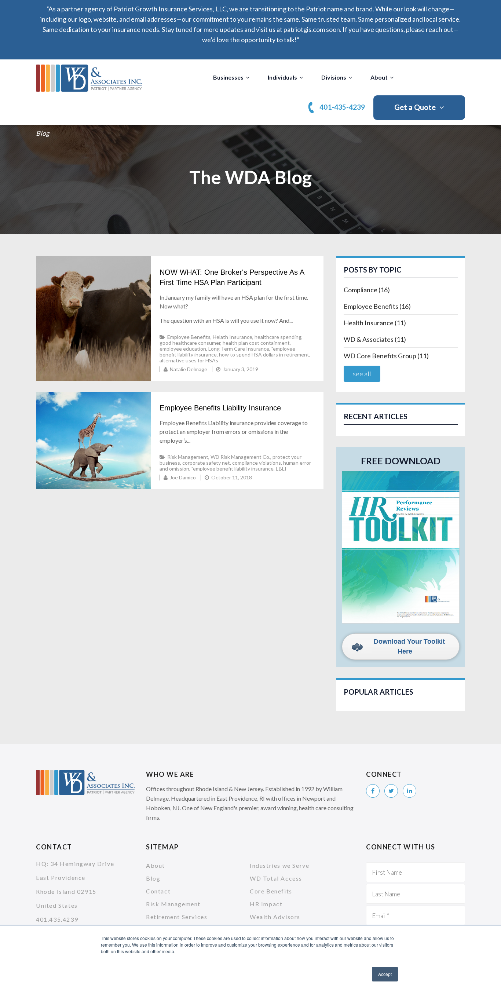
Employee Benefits (189, 337)
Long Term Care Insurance (238, 348)
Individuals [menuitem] (282, 77)
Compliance (367, 290)
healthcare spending (278, 337)
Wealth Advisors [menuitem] (275, 916)
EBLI (281, 468)
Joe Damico (183, 477)
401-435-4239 (342, 107)
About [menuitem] (379, 77)
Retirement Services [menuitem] (176, 916)
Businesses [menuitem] (228, 77)
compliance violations (256, 463)
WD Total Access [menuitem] (276, 878)
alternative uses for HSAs (189, 360)
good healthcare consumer (190, 343)
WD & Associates (375, 339)
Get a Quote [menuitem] (415, 107)
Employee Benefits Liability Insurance (220, 408)
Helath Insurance (232, 337)
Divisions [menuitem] (333, 77)
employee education (183, 348)
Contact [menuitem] (158, 891)
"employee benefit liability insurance (232, 468)
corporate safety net (206, 463)
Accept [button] (385, 974)
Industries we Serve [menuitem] (279, 865)
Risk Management (187, 457)
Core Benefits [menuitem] (271, 891)
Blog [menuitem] (153, 878)
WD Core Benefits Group (386, 356)
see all (362, 374)
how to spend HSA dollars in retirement (264, 354)
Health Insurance (375, 323)
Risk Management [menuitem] (173, 903)
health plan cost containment (256, 343)
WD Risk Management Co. (240, 457)
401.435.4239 (57, 919)
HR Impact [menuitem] (266, 903)
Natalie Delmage (188, 369)
